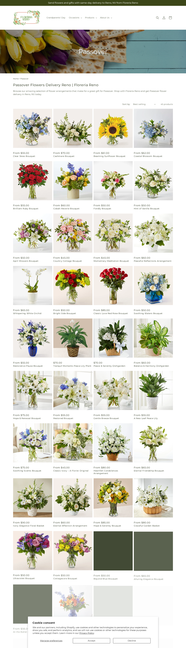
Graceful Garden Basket (147, 525)
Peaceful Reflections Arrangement (152, 261)
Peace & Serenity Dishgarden (109, 366)
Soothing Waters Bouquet (148, 313)
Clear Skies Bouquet (24, 156)
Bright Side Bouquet (64, 313)
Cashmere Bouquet (64, 156)
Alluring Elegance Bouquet (148, 578)
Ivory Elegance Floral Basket (28, 525)
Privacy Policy (86, 633)
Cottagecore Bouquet (65, 578)
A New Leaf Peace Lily (146, 418)
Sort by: (126, 104)
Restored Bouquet (63, 418)
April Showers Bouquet (26, 261)
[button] (75, 18)
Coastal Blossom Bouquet (148, 156)
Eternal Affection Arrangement (70, 525)
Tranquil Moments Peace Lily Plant (72, 366)
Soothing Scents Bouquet (27, 470)
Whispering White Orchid (27, 313)
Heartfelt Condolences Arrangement (106, 472)
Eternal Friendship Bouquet (149, 470)
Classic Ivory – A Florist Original (70, 470)
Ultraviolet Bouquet (24, 578)
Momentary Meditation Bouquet (111, 261)
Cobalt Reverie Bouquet (66, 208)
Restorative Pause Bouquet (28, 366)
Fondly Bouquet (102, 208)
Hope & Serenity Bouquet (107, 525)
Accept (91, 640)
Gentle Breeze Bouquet (106, 418)
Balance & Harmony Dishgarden (151, 366)
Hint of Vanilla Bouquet (147, 208)
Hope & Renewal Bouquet (27, 418)
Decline (132, 640)
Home (16, 79)
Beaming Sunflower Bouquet (110, 156)
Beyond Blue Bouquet (106, 578)
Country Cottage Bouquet (67, 261)
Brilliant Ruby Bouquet (25, 208)
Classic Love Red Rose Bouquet (111, 313)
